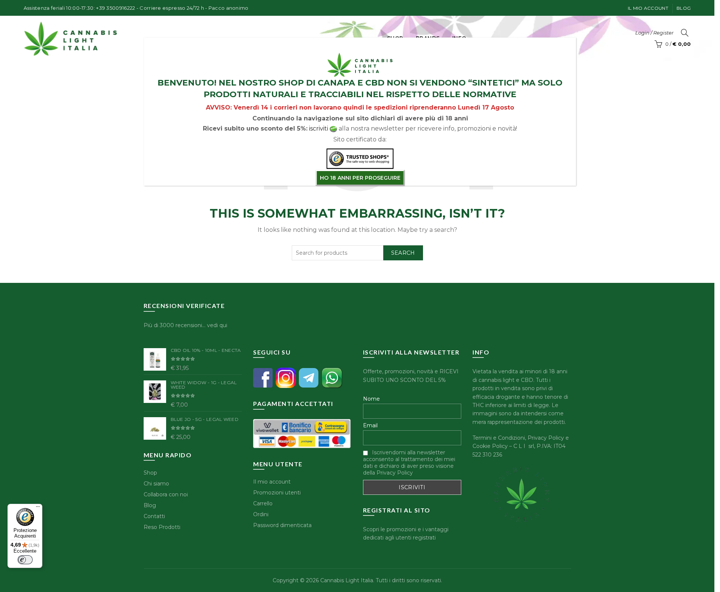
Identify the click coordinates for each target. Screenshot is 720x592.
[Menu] (37, 508)
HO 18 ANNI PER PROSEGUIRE (360, 177)
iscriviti (318, 128)
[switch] (25, 559)
